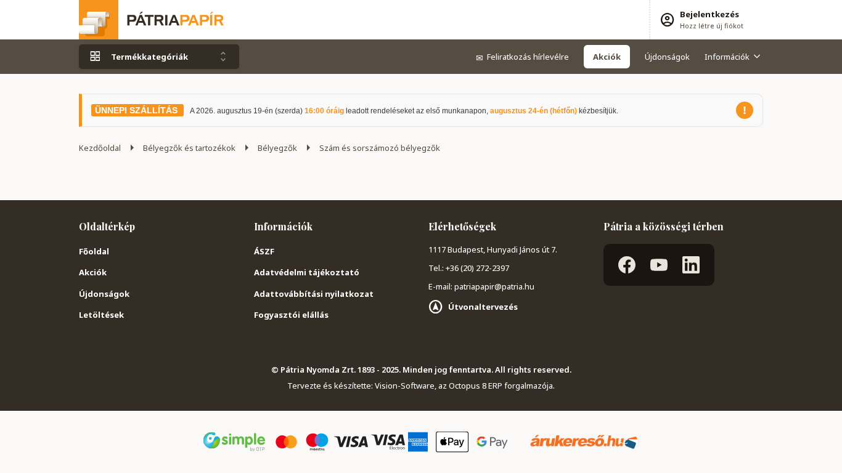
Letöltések (101, 314)
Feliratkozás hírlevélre (522, 56)
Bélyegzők (277, 147)
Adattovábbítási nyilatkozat (314, 293)
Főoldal (94, 251)
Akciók (93, 272)
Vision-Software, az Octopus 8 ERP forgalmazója (464, 385)
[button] (701, 19)
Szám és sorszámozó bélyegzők (379, 147)
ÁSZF (264, 251)
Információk (727, 56)
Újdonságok (667, 56)
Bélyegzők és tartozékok (189, 147)
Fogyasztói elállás (291, 314)
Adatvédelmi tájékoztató (306, 272)
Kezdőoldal (100, 147)
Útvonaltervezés (483, 306)
